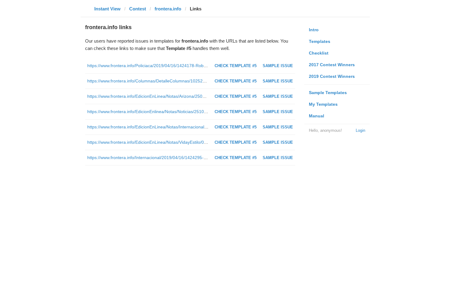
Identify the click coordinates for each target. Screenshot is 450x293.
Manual (316, 115)
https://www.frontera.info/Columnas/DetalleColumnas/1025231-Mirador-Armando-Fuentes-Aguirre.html (186, 80)
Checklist (318, 53)
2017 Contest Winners (332, 64)
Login (360, 130)
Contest (137, 8)
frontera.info (168, 8)
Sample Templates (328, 92)
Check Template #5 (236, 65)
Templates (319, 41)
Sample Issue (278, 65)
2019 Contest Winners (332, 76)
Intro (314, 29)
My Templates (323, 104)
